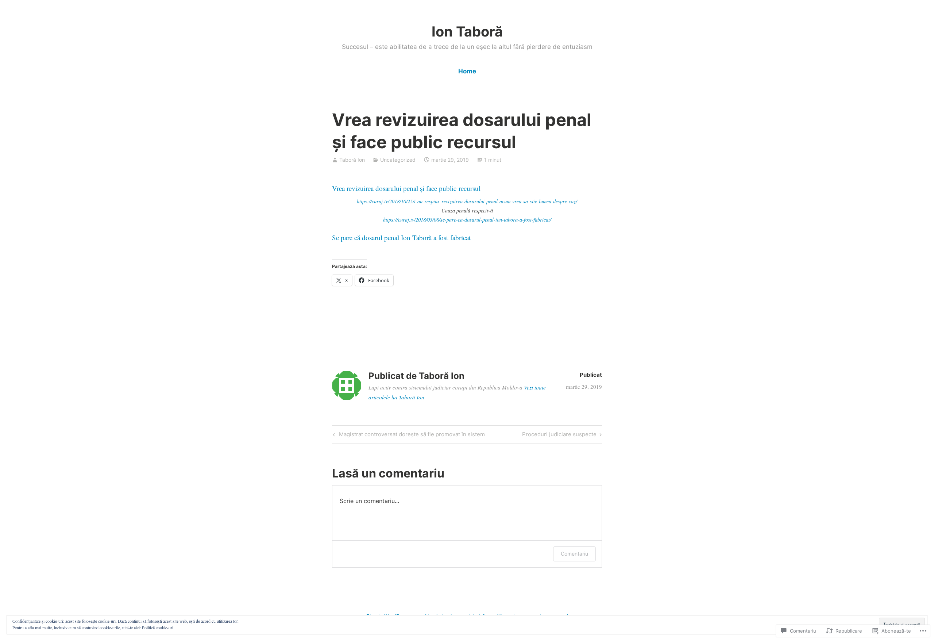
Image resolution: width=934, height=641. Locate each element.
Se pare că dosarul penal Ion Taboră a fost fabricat (401, 237)
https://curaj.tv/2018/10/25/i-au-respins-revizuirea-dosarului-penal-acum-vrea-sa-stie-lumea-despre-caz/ (467, 201)
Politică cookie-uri (157, 627)
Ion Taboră (467, 31)
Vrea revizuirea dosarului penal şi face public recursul (406, 188)
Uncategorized (398, 160)
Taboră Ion (352, 160)
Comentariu (574, 553)
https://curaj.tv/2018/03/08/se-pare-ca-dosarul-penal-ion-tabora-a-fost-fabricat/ (467, 219)
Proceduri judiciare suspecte (559, 435)
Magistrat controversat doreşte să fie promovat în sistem (408, 435)
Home (467, 71)
